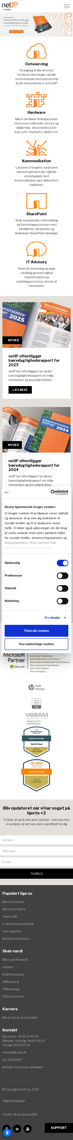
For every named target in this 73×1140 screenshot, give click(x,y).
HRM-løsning (10, 981)
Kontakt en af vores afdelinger (22, 1067)
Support (59, 1128)
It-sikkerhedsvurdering (17, 924)
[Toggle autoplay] (69, 33)
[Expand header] (67, 6)
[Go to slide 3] (41, 30)
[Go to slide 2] (36, 30)
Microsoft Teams (14, 909)
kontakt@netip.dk (14, 1052)
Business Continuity (15, 938)
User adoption (11, 931)
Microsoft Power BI (15, 959)
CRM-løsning (10, 989)
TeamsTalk (9, 916)
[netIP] (10, 6)
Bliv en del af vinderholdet (19, 1017)
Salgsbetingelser (13, 1101)
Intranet (7, 967)
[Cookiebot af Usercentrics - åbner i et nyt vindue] (51, 492)
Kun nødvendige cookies (36, 644)
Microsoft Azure (13, 901)
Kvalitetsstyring (13, 974)
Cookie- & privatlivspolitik (19, 1114)
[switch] (62, 575)
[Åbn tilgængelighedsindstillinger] (7, 1133)
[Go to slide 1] (31, 30)
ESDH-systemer (13, 996)
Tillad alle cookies (36, 630)
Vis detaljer (52, 617)
